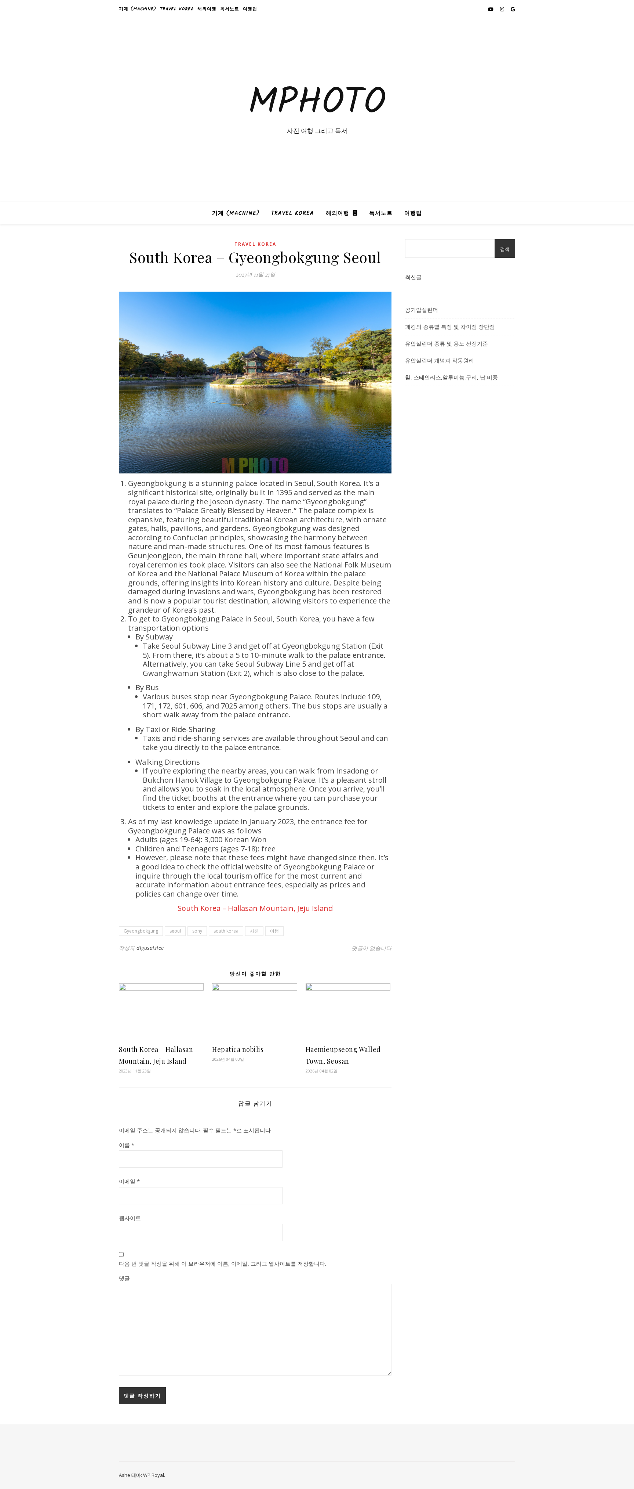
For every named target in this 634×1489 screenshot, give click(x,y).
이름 (126, 1145)
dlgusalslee (150, 947)
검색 (505, 249)
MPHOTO (317, 103)
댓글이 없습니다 (371, 948)
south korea (226, 931)
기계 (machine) (137, 9)
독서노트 (229, 9)
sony (197, 931)
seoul (175, 931)
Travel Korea (177, 9)
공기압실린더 (421, 309)
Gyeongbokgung (141, 931)
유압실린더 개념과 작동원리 (439, 360)
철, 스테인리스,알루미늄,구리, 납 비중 (451, 377)
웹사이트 (130, 1218)
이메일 (129, 1181)
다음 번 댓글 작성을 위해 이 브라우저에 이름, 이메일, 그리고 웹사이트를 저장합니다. (222, 1263)
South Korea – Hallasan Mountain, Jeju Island (255, 908)
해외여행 (206, 9)
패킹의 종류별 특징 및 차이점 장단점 (450, 326)
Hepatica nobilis (237, 1049)
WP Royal (153, 1475)
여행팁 (250, 9)
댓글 (124, 1278)
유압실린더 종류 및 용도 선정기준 (446, 343)
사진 (254, 931)
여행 (274, 931)
